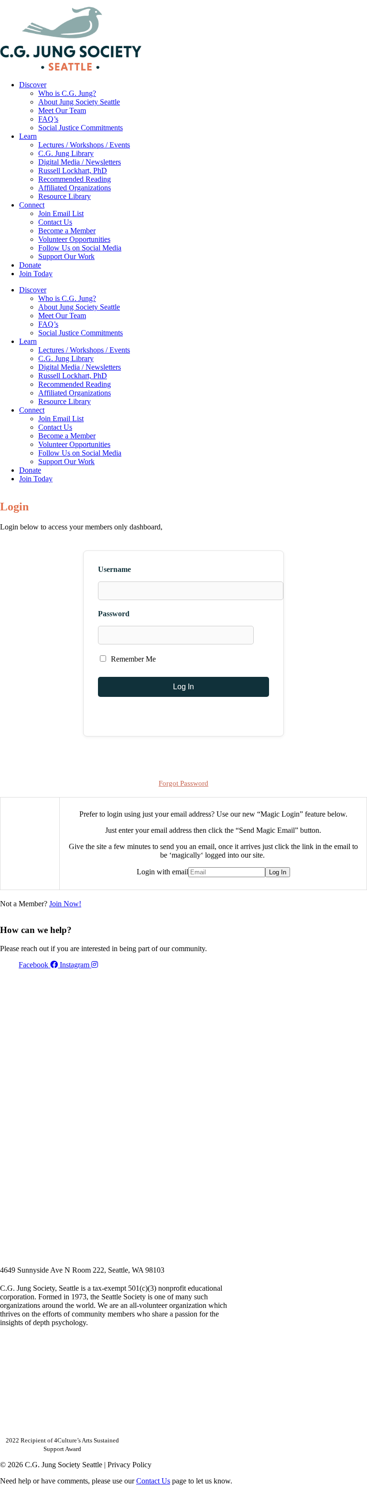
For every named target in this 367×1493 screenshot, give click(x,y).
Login (359, 3)
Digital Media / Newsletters (79, 162)
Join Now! (65, 904)
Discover (32, 85)
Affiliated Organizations (74, 188)
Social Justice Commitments (80, 128)
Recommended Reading (74, 179)
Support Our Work (66, 256)
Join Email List (61, 213)
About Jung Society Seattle (79, 102)
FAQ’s (48, 119)
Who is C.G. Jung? (67, 93)
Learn (28, 136)
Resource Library (64, 196)
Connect (31, 205)
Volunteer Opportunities (74, 239)
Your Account (239, 3)
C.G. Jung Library (66, 153)
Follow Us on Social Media (79, 248)
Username (114, 569)
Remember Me (132, 659)
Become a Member (67, 231)
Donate (30, 265)
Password (114, 614)
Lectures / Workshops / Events (84, 145)
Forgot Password (183, 783)
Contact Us (55, 222)
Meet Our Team (62, 110)
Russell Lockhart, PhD (72, 170)
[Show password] (265, 635)
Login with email (162, 872)
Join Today (36, 274)
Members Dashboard (304, 3)
